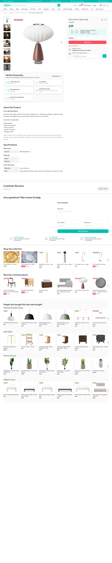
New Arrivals (99, 9)
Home (5, 13)
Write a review (103, 188)
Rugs (59, 9)
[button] (58, 5)
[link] (8, 82)
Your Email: (88, 222)
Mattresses (24, 9)
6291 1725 (53, 237)
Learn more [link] (56, 76)
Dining (11, 9)
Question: (60, 209)
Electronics (85, 9)
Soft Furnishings (67, 9)
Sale (92, 9)
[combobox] (36, 5)
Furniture (33, 9)
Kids (39, 9)
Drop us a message (90, 237)
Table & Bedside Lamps (21, 13)
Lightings (46, 9)
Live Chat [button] (19, 237)
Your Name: (61, 222)
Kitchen (77, 9)
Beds (17, 9)
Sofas (5, 9)
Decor (53, 9)
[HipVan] (7, 5)
